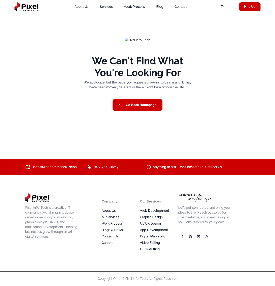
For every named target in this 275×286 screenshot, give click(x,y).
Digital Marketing (152, 236)
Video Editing (150, 243)
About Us (81, 7)
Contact (181, 7)
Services (106, 7)
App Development (154, 230)
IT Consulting (150, 249)
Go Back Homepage (140, 105)
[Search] (222, 6)
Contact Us (213, 167)
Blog (159, 7)
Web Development (154, 211)
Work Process (134, 7)
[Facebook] (182, 237)
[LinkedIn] (198, 237)
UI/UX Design (150, 223)
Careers (107, 243)
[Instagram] (190, 237)
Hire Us (249, 6)
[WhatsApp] (206, 237)
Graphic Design (151, 217)
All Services (110, 217)
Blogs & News (112, 230)
